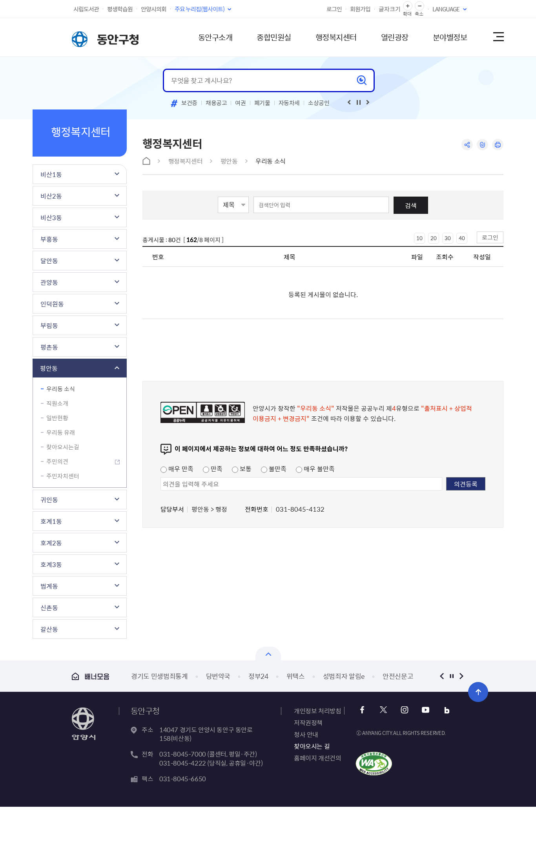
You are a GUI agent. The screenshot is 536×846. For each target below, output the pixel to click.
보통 (245, 468)
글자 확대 (407, 6)
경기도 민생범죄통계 (159, 676)
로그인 (334, 9)
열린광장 (394, 37)
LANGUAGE (445, 9)
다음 (461, 676)
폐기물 (262, 102)
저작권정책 (308, 722)
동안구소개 (215, 37)
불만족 (276, 468)
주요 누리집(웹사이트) (199, 9)
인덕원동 (52, 303)
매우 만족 (180, 468)
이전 (442, 676)
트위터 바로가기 (383, 710)
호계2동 (51, 542)
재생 (359, 102)
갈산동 (49, 629)
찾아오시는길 (62, 447)
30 (448, 238)
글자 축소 (419, 6)
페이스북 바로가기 (362, 710)
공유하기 (467, 144)
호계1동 (51, 521)
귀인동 (49, 499)
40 (462, 238)
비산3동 (51, 217)
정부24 (258, 676)
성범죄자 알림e (344, 676)
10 (419, 238)
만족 (215, 468)
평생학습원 (120, 9)
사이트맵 (497, 37)
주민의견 (57, 461)
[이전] (349, 102)
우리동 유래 (60, 432)
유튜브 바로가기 (425, 710)
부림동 (49, 325)
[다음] (368, 102)
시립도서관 (86, 9)
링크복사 (482, 144)
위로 (478, 692)
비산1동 (51, 174)
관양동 (49, 282)
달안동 (49, 260)
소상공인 (319, 102)
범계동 (49, 586)
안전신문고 (398, 676)
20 (433, 238)
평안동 (49, 368)
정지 (451, 676)
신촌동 (49, 607)
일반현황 (57, 418)
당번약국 (218, 676)
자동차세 (289, 102)
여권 (240, 102)
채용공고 (216, 102)
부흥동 (49, 239)
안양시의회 (153, 9)
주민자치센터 (62, 476)
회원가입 (360, 9)
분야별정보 (450, 37)
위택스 (295, 676)
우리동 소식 (60, 389)
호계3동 (51, 564)
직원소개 (57, 403)
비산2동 (51, 196)
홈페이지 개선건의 (317, 757)
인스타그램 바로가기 (404, 710)
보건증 (189, 102)
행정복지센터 (336, 37)
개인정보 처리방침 (317, 710)
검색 (411, 205)
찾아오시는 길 (312, 746)
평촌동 (49, 347)
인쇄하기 (497, 144)
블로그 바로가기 (447, 710)
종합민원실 (274, 37)
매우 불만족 (318, 468)
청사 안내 (306, 734)
